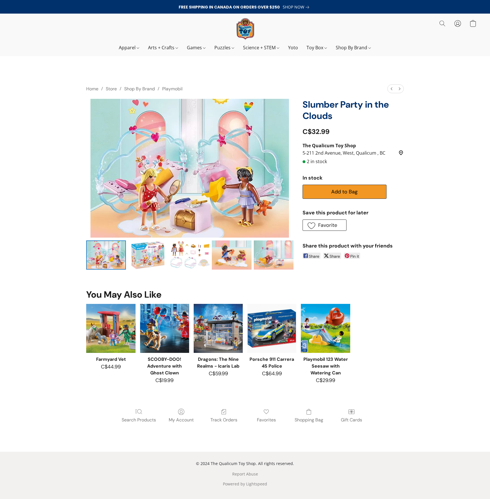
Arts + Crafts (162, 47)
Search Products (139, 420)
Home (92, 89)
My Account (181, 420)
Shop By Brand (352, 47)
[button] (245, 29)
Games (195, 47)
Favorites (266, 420)
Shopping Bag (309, 420)
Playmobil (172, 89)
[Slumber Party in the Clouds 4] (273, 255)
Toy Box (315, 47)
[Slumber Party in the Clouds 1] (148, 255)
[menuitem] (392, 89)
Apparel (128, 47)
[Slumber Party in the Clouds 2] (190, 255)
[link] (297, 7)
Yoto (293, 47)
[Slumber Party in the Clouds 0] (106, 255)
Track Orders (223, 420)
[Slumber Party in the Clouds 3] (232, 255)
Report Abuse (245, 474)
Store (111, 89)
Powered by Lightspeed (245, 484)
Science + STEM (260, 47)
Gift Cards (351, 420)
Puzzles (223, 47)
